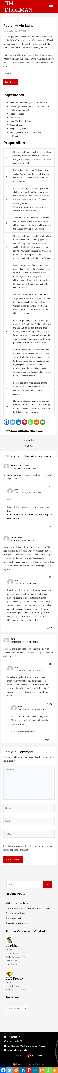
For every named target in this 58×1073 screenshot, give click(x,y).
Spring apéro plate (14, 918)
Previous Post (29, 440)
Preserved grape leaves (16, 913)
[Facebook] (6, 422)
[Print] (36, 422)
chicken (13, 430)
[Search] (47, 884)
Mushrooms (23, 430)
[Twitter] (12, 422)
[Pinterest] (24, 422)
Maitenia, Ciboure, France (17, 902)
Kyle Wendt (37, 1055)
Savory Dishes (11, 20)
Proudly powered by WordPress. (30, 1063)
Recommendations (13, 1050)
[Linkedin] (18, 422)
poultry (33, 430)
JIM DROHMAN (13, 1037)
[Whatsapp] (30, 422)
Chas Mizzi (16, 537)
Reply (52, 486)
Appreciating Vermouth (16, 923)
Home (7, 1046)
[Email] (42, 422)
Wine (40, 430)
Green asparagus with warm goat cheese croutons (28, 908)
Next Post (29, 446)
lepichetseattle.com (12, 964)
